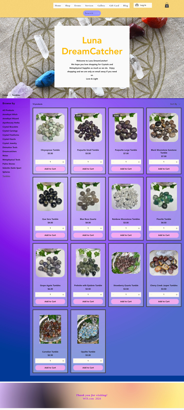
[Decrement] (37, 162)
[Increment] (63, 162)
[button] (167, 5)
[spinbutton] (50, 162)
